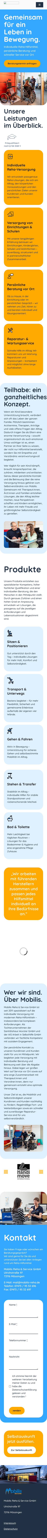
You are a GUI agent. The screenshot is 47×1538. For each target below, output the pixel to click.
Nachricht (14, 1356)
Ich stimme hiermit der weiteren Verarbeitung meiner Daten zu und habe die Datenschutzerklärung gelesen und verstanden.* (24, 1386)
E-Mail (13, 1324)
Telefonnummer (18, 1340)
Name (13, 1304)
